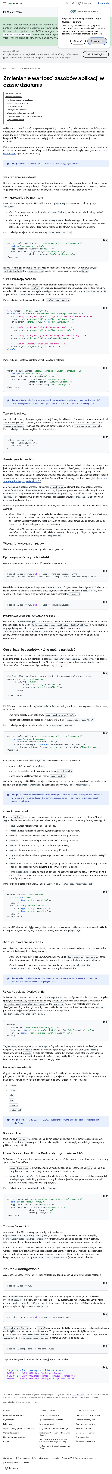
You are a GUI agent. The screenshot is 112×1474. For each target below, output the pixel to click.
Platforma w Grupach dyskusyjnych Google (54, 1434)
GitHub (6, 1441)
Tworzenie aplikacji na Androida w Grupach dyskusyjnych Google (53, 1440)
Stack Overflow (82, 1437)
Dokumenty (16, 68)
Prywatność (67, 1458)
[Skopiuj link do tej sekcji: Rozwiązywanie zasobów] (37, 459)
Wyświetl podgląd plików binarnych (18, 1428)
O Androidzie (9, 1458)
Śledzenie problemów (85, 1441)
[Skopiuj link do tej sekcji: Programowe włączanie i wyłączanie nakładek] (59, 616)
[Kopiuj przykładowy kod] (107, 240)
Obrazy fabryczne (11, 1433)
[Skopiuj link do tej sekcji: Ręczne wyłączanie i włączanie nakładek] (52, 557)
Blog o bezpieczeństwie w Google (54, 1428)
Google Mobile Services (86, 1433)
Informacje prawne (40, 1458)
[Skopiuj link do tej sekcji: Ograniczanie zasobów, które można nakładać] (78, 650)
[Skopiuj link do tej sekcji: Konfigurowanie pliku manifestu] (45, 198)
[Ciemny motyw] (103, 240)
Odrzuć (78, 41)
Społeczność (24, 1458)
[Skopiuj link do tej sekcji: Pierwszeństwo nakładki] (33, 1067)
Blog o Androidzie (47, 1424)
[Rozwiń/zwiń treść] (20, 93)
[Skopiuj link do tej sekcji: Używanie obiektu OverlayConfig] (47, 992)
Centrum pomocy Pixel (85, 1419)
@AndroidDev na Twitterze (51, 1419)
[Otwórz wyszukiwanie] (67, 3)
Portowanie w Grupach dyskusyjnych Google (55, 1447)
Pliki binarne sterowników (14, 1437)
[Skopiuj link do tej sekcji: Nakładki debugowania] (42, 1269)
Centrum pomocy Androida (88, 1415)
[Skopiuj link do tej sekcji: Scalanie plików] (23, 1133)
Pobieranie (7, 1424)
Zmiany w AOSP (51, 38)
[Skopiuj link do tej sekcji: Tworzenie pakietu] (29, 413)
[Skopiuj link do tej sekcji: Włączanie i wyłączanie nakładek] (46, 543)
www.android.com (84, 1428)
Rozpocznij (97, 41)
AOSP (5, 68)
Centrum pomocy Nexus (86, 1424)
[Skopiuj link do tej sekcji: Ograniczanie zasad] (30, 811)
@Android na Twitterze (49, 1415)
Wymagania (8, 1419)
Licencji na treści (78, 1394)
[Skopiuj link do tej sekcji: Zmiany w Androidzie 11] (33, 1226)
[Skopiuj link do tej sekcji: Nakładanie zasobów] (38, 177)
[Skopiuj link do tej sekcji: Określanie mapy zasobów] (39, 279)
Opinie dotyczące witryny (86, 1458)
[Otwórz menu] (4, 3)
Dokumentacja (12, 12)
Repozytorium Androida (13, 1415)
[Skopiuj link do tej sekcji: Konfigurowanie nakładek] (46, 942)
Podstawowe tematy (33, 68)
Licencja (55, 1458)
